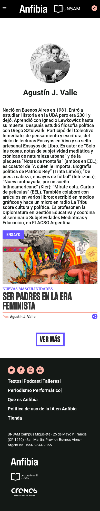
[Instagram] (30, 370)
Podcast (32, 381)
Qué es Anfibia (23, 399)
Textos (15, 381)
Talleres (51, 381)
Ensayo (13, 234)
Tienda (15, 418)
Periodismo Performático (34, 390)
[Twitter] (11, 370)
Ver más (50, 339)
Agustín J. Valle (23, 317)
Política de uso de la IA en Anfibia (42, 408)
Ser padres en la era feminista (37, 301)
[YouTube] (40, 370)
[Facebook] (21, 370)
